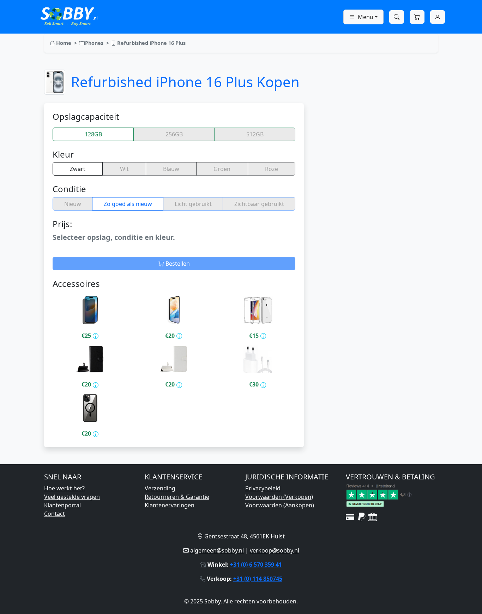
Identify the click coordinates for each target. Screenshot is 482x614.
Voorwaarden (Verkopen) (279, 497)
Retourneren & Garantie (177, 497)
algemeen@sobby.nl (217, 550)
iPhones (93, 43)
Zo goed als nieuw (128, 204)
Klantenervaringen (169, 505)
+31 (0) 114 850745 (257, 579)
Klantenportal (62, 505)
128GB (93, 134)
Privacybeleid (263, 488)
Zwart (77, 169)
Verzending (160, 488)
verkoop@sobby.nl (274, 550)
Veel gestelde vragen (72, 497)
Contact (54, 514)
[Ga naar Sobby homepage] (69, 16)
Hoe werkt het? (64, 488)
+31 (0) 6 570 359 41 (256, 564)
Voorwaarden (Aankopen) (279, 505)
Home (63, 43)
